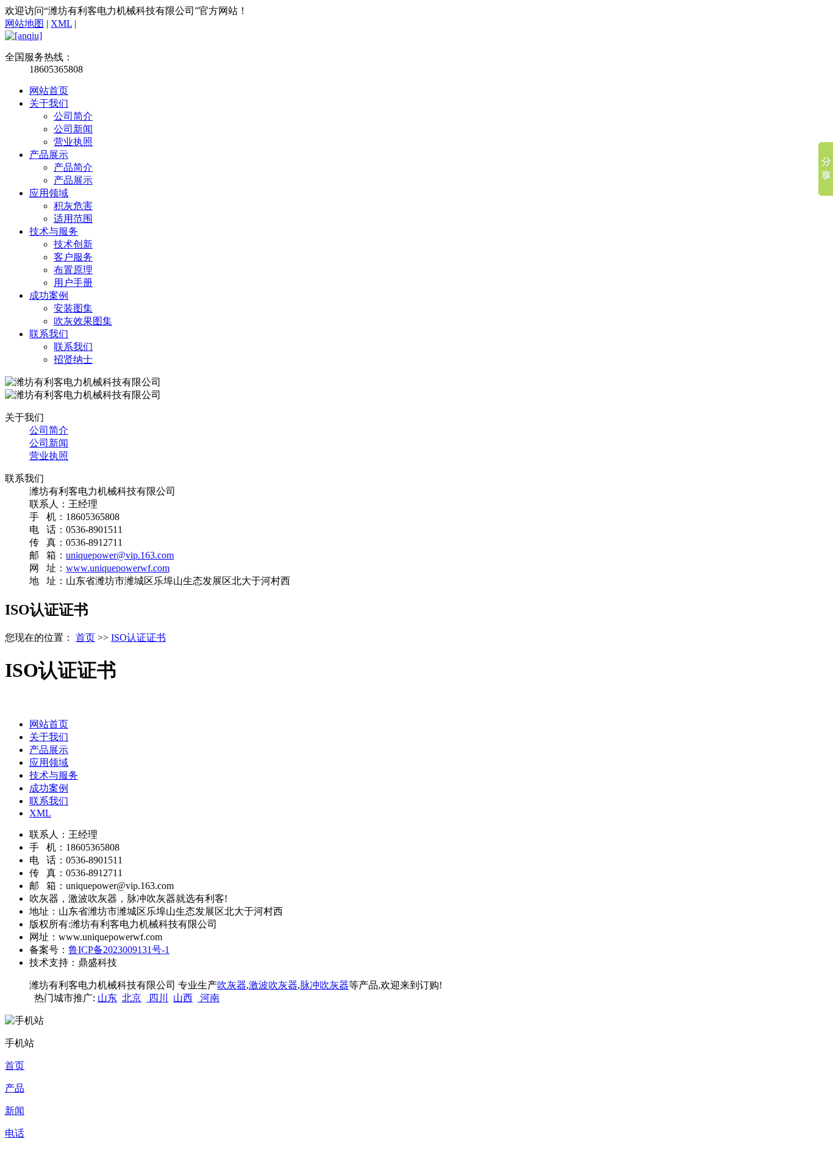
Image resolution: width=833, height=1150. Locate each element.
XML (61, 23)
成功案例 (48, 295)
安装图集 (73, 308)
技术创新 (73, 244)
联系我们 (48, 334)
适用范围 (73, 218)
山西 (183, 998)
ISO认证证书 (138, 637)
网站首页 (48, 90)
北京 (131, 998)
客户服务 (73, 257)
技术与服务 (53, 231)
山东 (107, 998)
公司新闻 (73, 129)
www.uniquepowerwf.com (118, 568)
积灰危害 (73, 206)
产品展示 (48, 154)
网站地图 (24, 23)
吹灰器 (231, 985)
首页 (85, 637)
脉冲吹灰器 (324, 985)
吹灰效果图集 (83, 321)
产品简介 (73, 167)
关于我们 (48, 103)
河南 (209, 998)
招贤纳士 (73, 359)
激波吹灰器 (273, 985)
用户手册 (73, 282)
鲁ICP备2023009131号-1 (119, 950)
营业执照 (73, 142)
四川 (157, 998)
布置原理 (73, 270)
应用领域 (48, 193)
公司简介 (73, 116)
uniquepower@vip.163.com (120, 555)
